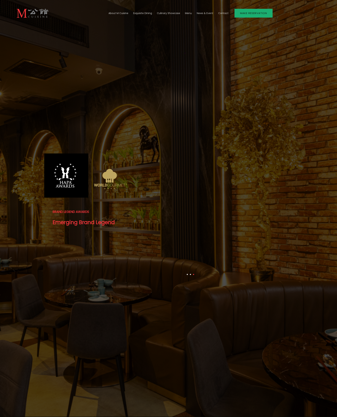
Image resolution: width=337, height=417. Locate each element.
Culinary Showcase (168, 13)
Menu (188, 13)
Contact (223, 13)
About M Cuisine (118, 13)
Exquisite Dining (142, 13)
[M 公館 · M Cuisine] (32, 13)
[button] (253, 13)
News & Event (205, 13)
